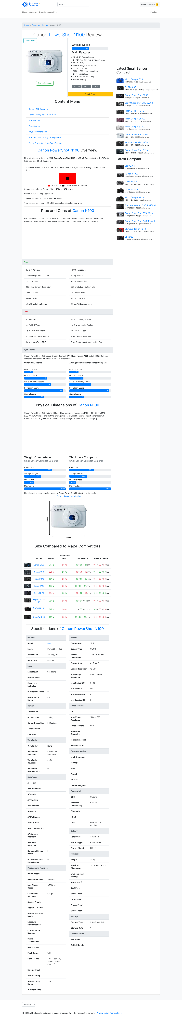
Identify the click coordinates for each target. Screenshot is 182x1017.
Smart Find (52, 12)
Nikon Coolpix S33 (134, 79)
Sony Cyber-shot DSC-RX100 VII (140, 205)
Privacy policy (103, 1013)
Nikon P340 (39, 579)
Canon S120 (39, 565)
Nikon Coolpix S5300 (135, 118)
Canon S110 (39, 586)
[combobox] (73, 4)
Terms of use (116, 1013)
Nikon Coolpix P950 (134, 197)
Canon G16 (39, 572)
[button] (90, 94)
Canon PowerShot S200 (136, 95)
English (153, 12)
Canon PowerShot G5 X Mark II (140, 221)
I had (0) (96, 86)
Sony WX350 (39, 617)
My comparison (149, 4)
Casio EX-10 (39, 593)
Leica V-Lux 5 (131, 189)
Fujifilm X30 (130, 87)
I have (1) (86, 86)
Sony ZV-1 (130, 166)
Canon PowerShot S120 (136, 150)
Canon (45, 25)
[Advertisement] (67, 242)
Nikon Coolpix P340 (134, 111)
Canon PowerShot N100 (136, 134)
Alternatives (30, 40)
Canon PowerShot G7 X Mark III (140, 213)
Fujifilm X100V (131, 174)
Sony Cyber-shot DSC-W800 (139, 103)
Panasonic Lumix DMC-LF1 (138, 142)
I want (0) (76, 86)
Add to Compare (45, 83)
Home (24, 12)
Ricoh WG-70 (131, 181)
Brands (42, 12)
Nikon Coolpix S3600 (135, 126)
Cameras (33, 12)
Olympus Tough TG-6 (135, 229)
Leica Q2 (129, 237)
